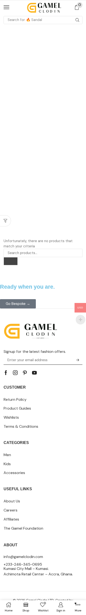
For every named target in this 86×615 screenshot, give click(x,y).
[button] (6, 7)
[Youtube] (34, 372)
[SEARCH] (11, 261)
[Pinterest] (24, 372)
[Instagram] (15, 372)
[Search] (77, 20)
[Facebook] (6, 372)
